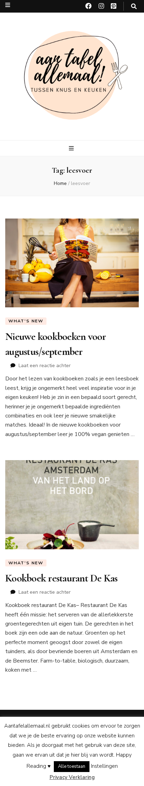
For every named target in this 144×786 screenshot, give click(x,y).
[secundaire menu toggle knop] (7, 5)
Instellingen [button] (104, 766)
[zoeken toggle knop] (134, 6)
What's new (25, 321)
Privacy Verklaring (72, 777)
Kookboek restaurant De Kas (61, 578)
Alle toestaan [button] (71, 766)
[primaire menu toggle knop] (72, 148)
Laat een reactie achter (45, 365)
